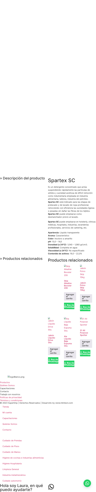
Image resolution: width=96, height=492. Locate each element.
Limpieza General (10, 469)
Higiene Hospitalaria (12, 463)
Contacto (6, 429)
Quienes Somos (9, 424)
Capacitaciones (9, 418)
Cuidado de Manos (11, 452)
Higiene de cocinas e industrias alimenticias (23, 457)
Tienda (5, 406)
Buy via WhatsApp (69, 306)
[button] (87, 483)
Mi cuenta (7, 412)
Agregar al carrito (70, 296)
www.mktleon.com (64, 403)
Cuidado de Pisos (10, 446)
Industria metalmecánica (14, 475)
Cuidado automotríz (12, 480)
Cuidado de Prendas (12, 440)
